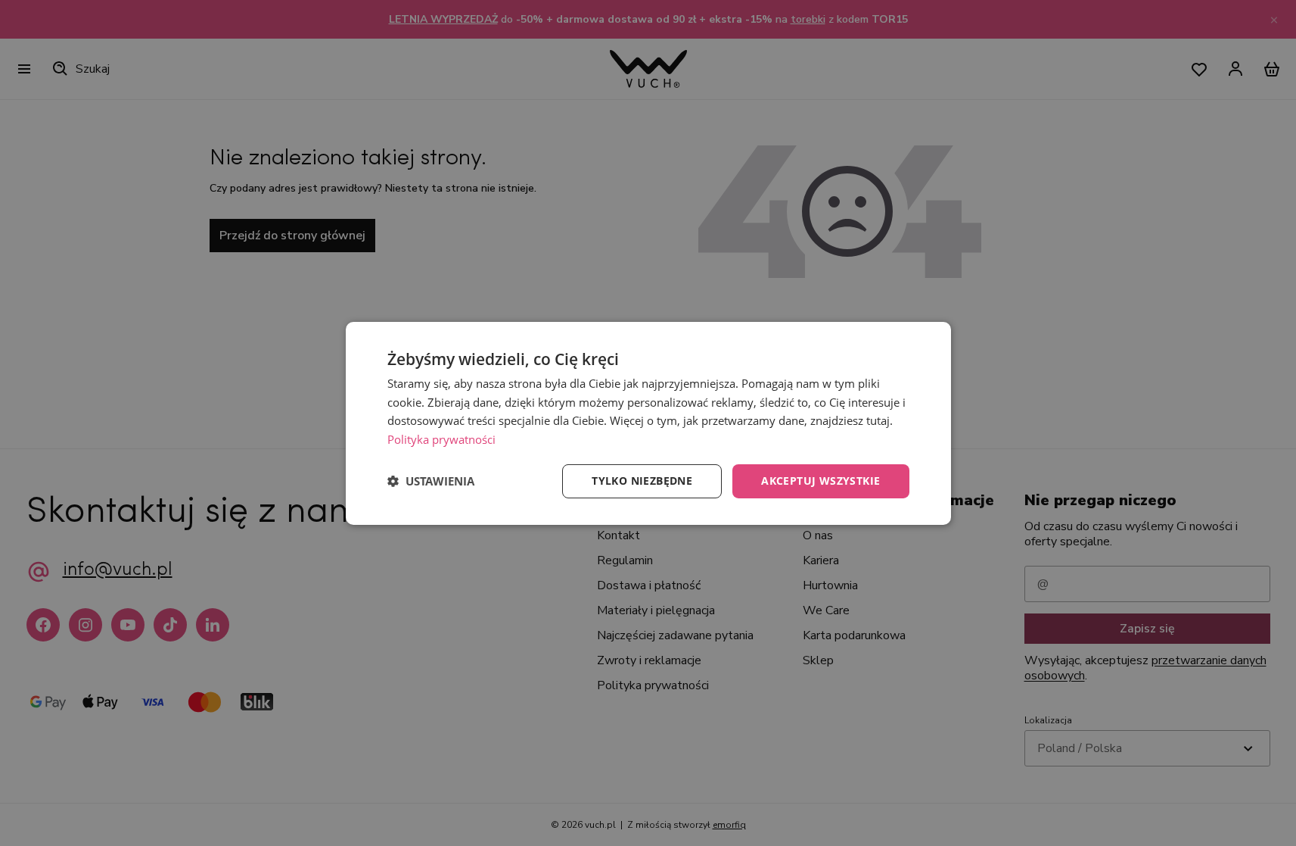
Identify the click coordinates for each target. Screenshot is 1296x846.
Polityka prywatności (441, 439)
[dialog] (648, 422)
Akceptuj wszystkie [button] (820, 480)
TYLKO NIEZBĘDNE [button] (642, 480)
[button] (430, 481)
